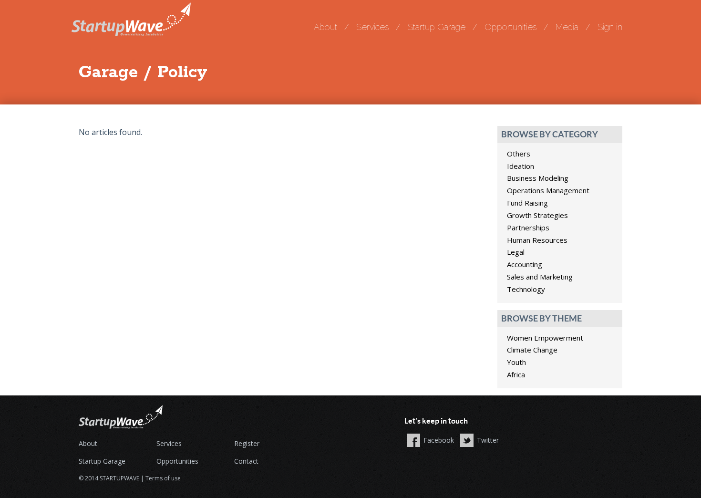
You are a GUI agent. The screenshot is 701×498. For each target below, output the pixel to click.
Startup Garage (436, 27)
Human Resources (537, 240)
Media (567, 27)
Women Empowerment (545, 337)
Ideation (520, 166)
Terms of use (163, 478)
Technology (526, 289)
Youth (516, 362)
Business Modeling (537, 178)
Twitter (488, 440)
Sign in (610, 27)
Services (372, 27)
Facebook (438, 440)
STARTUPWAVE (119, 478)
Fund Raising (527, 203)
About (325, 27)
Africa (516, 374)
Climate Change (532, 349)
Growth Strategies (537, 215)
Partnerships (528, 227)
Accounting (524, 264)
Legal (516, 252)
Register (246, 443)
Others (518, 153)
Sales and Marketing (540, 276)
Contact (246, 461)
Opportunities (510, 27)
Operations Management (548, 190)
